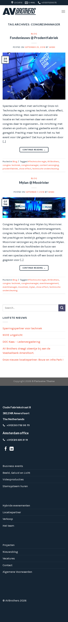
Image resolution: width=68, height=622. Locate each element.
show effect (25, 168)
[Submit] (61, 307)
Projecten (8, 545)
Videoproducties (13, 479)
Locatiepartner (12, 512)
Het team (8, 525)
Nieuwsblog (10, 551)
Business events (13, 466)
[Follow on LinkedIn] (12, 449)
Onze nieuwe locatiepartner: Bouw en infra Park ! (33, 359)
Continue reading (34, 149)
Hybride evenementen (16, 505)
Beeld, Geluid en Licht (16, 472)
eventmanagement (49, 283)
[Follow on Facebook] (6, 449)
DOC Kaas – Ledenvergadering (21, 341)
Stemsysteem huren (15, 486)
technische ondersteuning (45, 168)
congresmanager (30, 165)
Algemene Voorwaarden (17, 571)
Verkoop (8, 519)
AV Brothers (53, 161)
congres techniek (11, 165)
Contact (7, 565)
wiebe (52, 47)
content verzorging (49, 165)
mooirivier (23, 287)
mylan (32, 287)
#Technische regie (37, 161)
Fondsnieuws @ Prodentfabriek (34, 38)
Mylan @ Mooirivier (34, 182)
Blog (34, 34)
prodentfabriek (10, 168)
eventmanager (10, 287)
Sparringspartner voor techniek (22, 328)
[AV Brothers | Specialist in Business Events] (19, 11)
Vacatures (9, 558)
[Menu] (63, 11)
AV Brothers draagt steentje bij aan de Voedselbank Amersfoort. (26, 351)
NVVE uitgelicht (12, 335)
